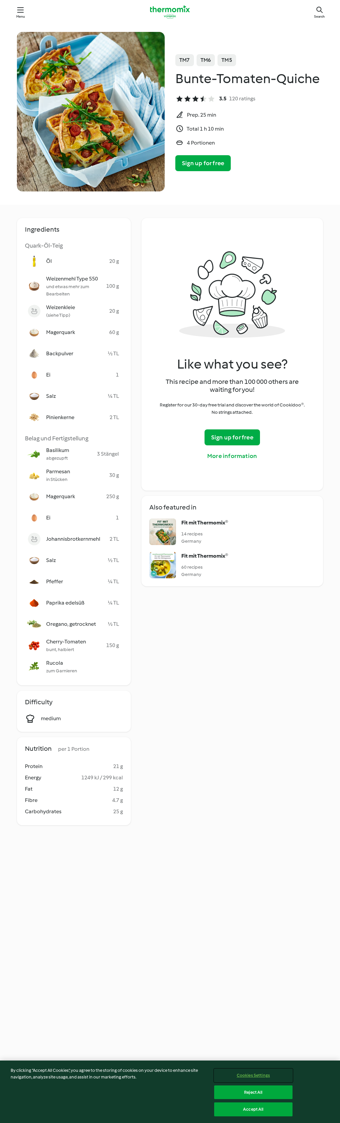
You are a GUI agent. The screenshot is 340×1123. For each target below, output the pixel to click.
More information (232, 456)
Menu (20, 16)
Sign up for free (203, 163)
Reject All (253, 1092)
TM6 (206, 60)
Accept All (253, 1109)
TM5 (226, 60)
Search (319, 16)
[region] (170, 1092)
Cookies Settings (253, 1075)
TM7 (184, 60)
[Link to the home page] (170, 12)
